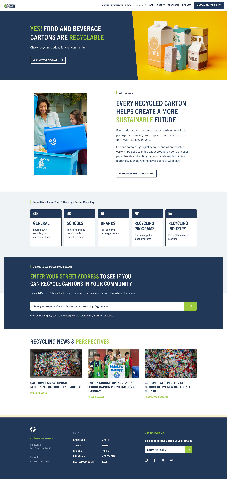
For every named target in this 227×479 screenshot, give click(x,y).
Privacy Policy (36, 457)
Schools (150, 5)
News (128, 5)
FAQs (104, 461)
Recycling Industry (84, 461)
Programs (173, 5)
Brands (161, 5)
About (105, 5)
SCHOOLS (78, 445)
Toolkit (106, 450)
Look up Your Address (45, 59)
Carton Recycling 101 (209, 5)
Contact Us (108, 456)
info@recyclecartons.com (41, 438)
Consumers (79, 440)
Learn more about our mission (136, 173)
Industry (187, 5)
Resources (117, 5)
